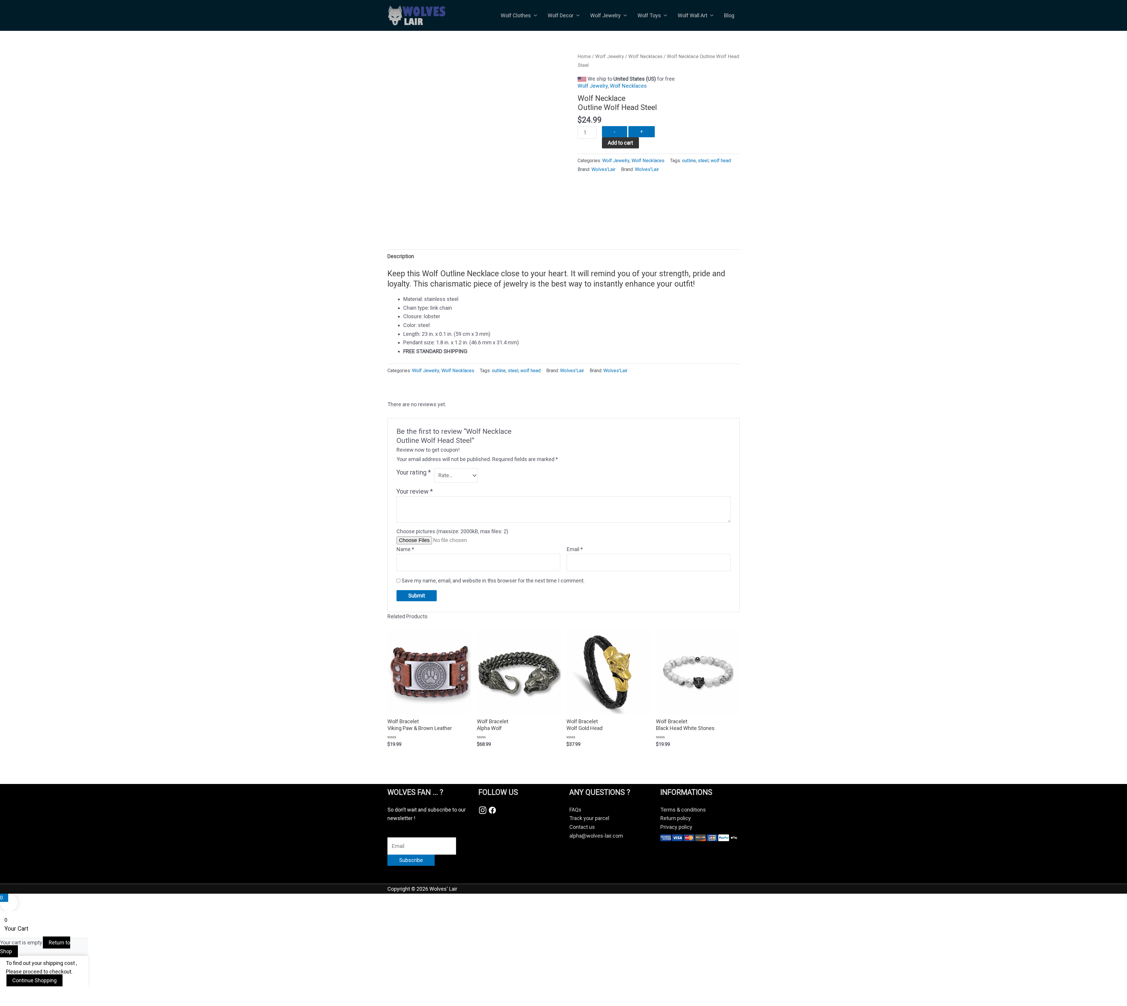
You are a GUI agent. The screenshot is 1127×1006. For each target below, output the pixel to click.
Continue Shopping (34, 980)
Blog (729, 15)
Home (584, 56)
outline (689, 160)
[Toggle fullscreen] (36, 994)
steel (703, 160)
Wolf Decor (560, 15)
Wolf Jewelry (605, 15)
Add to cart (620, 143)
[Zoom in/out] (11, 994)
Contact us (582, 827)
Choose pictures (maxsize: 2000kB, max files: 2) (452, 531)
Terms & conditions (683, 810)
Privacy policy (676, 827)
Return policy (675, 818)
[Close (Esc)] (85, 994)
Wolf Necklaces (645, 56)
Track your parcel (589, 818)
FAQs (575, 810)
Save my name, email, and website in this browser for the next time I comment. (493, 580)
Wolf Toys (649, 15)
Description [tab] (400, 256)
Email (575, 549)
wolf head (721, 160)
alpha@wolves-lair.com (596, 836)
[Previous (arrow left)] (11, 1003)
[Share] (61, 994)
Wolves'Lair (603, 169)
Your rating (414, 472)
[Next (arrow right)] (36, 1003)
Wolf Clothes (516, 15)
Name (405, 549)
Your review (415, 491)
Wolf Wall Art (692, 15)
